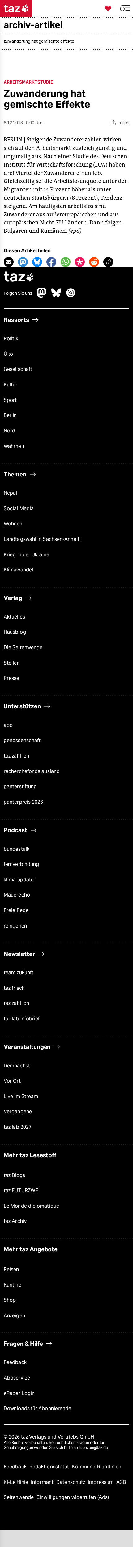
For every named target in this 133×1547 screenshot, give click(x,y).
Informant (43, 1482)
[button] (125, 8)
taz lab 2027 (18, 1127)
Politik (11, 338)
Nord (9, 431)
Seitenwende (19, 1497)
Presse (11, 678)
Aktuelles (14, 617)
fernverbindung (21, 864)
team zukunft (18, 973)
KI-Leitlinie (16, 1482)
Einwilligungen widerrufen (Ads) (72, 1497)
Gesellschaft (18, 369)
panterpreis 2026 (23, 802)
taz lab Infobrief (22, 1019)
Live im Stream (21, 1096)
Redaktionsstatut (50, 1467)
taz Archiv (15, 1221)
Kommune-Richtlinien (96, 1467)
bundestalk (16, 849)
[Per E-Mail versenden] (9, 262)
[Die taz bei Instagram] (71, 295)
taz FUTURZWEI (22, 1190)
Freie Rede (16, 910)
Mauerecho (17, 895)
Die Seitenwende (23, 647)
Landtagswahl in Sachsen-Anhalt (41, 539)
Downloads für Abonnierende (37, 1408)
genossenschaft (22, 740)
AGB (121, 1482)
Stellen (12, 663)
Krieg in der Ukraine (26, 555)
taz (19, 277)
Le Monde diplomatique (31, 1206)
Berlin (10, 415)
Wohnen (13, 524)
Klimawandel (18, 570)
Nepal (10, 493)
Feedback (15, 1362)
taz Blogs (14, 1175)
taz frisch (14, 988)
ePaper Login (19, 1393)
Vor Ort (12, 1081)
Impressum (101, 1482)
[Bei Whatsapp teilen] (66, 262)
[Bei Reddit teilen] (94, 262)
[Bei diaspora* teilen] (80, 262)
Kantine (12, 1285)
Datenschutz (71, 1482)
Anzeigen (14, 1316)
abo (8, 725)
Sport (10, 400)
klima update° (19, 880)
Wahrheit (14, 446)
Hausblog (15, 632)
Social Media (19, 508)
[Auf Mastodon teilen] (23, 262)
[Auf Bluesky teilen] (37, 262)
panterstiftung (20, 786)
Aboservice (17, 1378)
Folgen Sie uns (18, 293)
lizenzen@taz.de (93, 1447)
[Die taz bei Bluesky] (56, 295)
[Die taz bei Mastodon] (42, 295)
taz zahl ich (16, 756)
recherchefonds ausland (32, 771)
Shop (10, 1300)
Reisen (11, 1269)
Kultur (11, 385)
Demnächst (17, 1066)
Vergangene (18, 1112)
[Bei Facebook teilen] (51, 262)
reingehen (15, 926)
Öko (8, 354)
